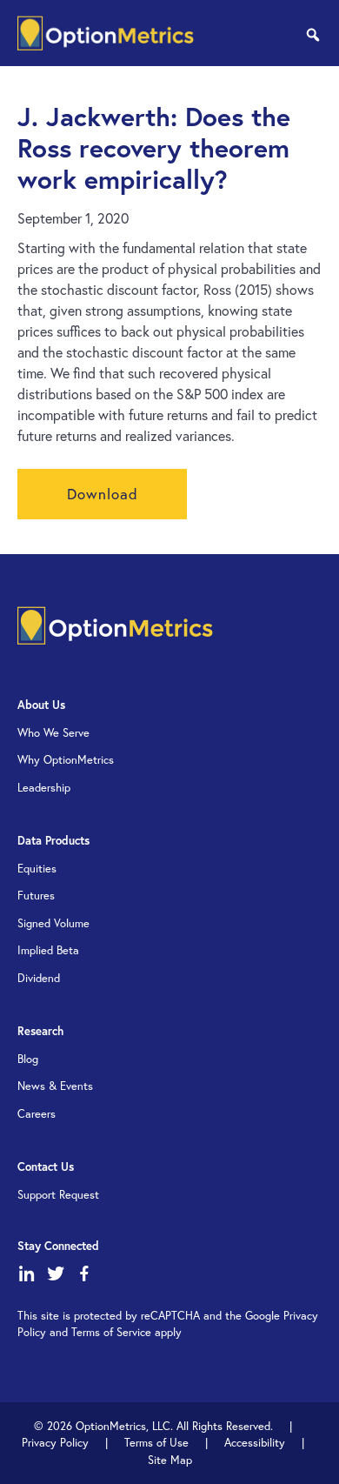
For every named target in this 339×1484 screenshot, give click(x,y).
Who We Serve (53, 732)
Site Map (170, 1460)
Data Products (53, 840)
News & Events (55, 1086)
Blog (27, 1059)
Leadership (43, 787)
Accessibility (254, 1442)
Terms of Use (156, 1442)
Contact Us (45, 1167)
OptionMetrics (105, 33)
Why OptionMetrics (65, 759)
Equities (36, 868)
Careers (36, 1113)
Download (102, 494)
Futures (36, 895)
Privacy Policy (55, 1442)
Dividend (38, 978)
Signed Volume (53, 923)
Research (40, 1031)
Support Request (58, 1194)
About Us (41, 705)
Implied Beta (48, 950)
